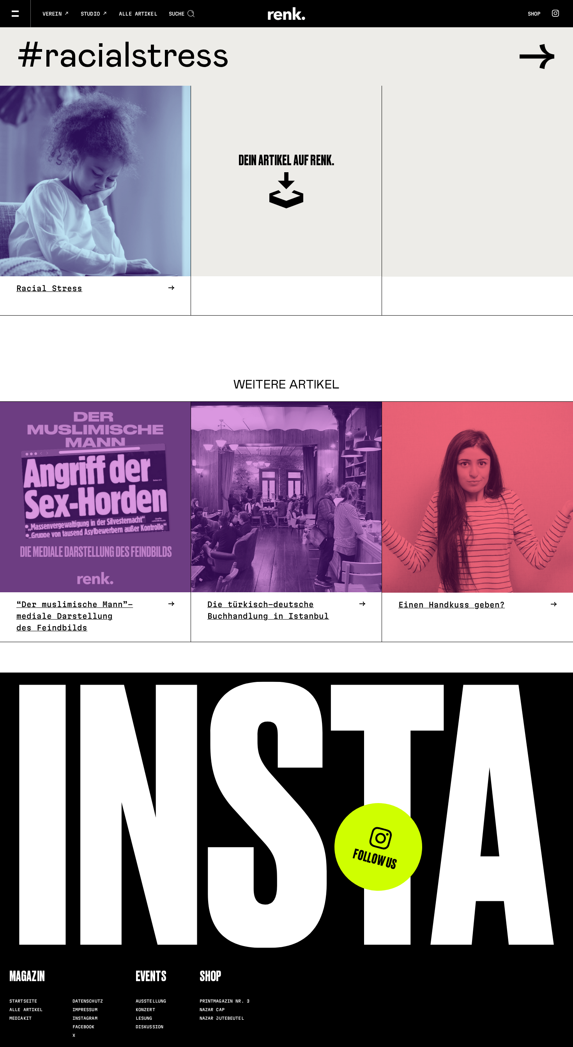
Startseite (23, 1001)
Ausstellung (151, 1001)
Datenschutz (88, 1001)
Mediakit (20, 1018)
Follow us (375, 859)
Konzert (145, 1009)
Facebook (84, 1026)
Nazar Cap (212, 1009)
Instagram (85, 1018)
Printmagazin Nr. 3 (224, 1001)
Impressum (85, 1009)
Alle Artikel (138, 13)
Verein (53, 13)
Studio (92, 13)
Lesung (144, 1018)
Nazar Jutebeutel (222, 1018)
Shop (534, 13)
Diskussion (149, 1026)
